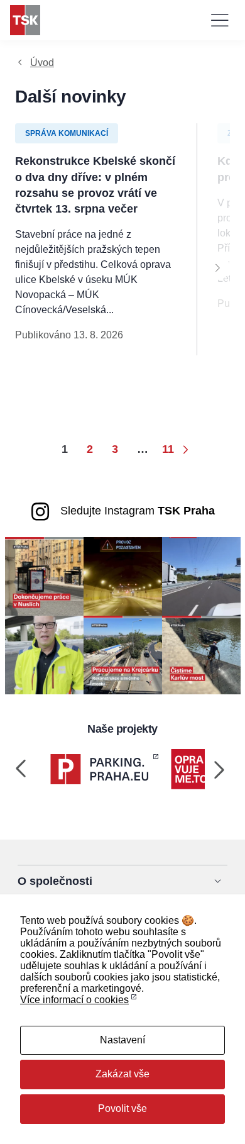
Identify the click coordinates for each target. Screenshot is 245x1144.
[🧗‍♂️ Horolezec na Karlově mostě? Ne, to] (201, 654)
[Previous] (21, 769)
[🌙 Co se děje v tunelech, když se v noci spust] (123, 575)
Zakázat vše (122, 1074)
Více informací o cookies (74, 999)
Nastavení (122, 1040)
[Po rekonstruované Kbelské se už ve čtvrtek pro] (44, 654)
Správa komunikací (66, 133)
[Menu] (220, 20)
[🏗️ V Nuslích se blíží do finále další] (44, 575)
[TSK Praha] (25, 20)
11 (168, 449)
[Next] (217, 267)
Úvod (42, 62)
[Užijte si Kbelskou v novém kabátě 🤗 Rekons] (201, 575)
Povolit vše (122, 1108)
